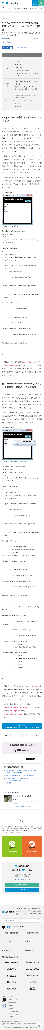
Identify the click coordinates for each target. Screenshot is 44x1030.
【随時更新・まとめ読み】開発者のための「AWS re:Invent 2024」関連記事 (21, 771)
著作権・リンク (12, 999)
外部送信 (10, 1017)
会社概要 (10, 1008)
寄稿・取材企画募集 (11, 933)
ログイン (23, 890)
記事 (26, 941)
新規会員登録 (23, 885)
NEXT (37, 735)
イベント (5, 950)
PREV (6, 735)
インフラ (33, 8)
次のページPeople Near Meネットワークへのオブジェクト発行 (22, 726)
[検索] (3, 8)
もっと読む (7, 783)
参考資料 (18, 106)
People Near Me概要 (22, 70)
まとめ (17, 103)
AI (9, 8)
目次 (22, 55)
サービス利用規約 (13, 1011)
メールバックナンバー (23, 879)
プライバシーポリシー (14, 1014)
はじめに (18, 61)
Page (7, 68)
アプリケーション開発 (19, 8)
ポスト (31, 759)
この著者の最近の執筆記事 (21, 806)
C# (3, 42)
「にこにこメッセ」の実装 (23, 100)
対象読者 (18, 64)
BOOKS (28, 950)
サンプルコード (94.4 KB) (21, 47)
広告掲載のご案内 (33, 933)
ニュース (5, 941)
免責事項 (10, 1005)
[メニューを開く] (3, 3)
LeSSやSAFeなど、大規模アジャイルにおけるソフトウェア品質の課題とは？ (22, 779)
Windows (9, 42)
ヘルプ (10, 997)
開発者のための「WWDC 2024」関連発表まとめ (21, 775)
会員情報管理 (12, 1002)
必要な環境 (18, 67)
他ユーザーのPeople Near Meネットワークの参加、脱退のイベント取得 (27, 88)
